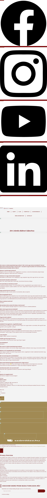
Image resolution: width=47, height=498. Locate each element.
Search (1, 207)
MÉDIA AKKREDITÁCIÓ (19, 215)
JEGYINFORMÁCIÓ (36, 211)
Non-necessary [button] (3, 474)
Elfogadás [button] (43, 446)
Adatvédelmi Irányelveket (27, 446)
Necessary (3, 467)
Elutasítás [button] (2, 447)
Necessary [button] (2, 466)
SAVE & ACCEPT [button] (3, 481)
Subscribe (41, 491)
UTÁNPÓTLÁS (26, 211)
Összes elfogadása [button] (37, 446)
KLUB (20, 211)
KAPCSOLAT (29, 215)
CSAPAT (14, 211)
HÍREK (8, 211)
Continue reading (5, 494)
